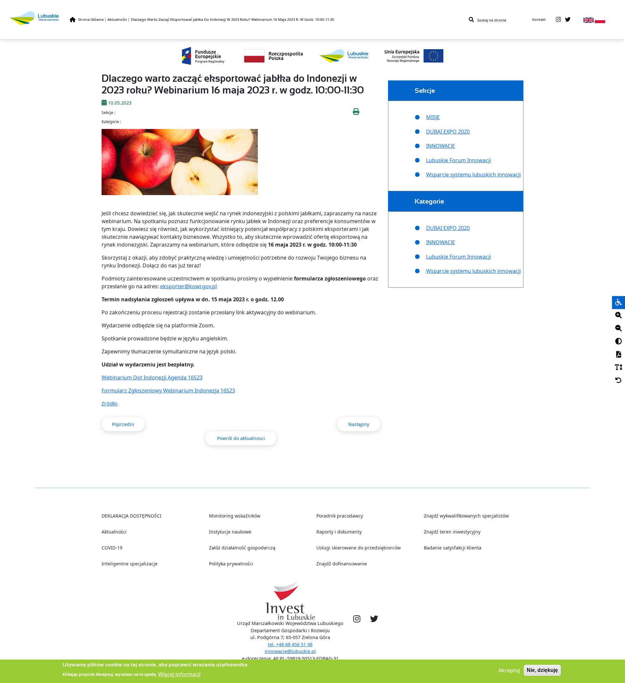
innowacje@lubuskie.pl (290, 651)
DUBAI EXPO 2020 (448, 131)
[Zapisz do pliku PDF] (618, 354)
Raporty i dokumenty (339, 532)
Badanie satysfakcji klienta (452, 548)
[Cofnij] (618, 380)
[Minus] (618, 328)
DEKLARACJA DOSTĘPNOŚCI (131, 516)
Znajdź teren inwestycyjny (452, 532)
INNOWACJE (440, 145)
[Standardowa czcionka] (618, 367)
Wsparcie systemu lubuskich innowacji (473, 174)
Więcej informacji (179, 673)
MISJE (433, 117)
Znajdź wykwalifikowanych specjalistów (466, 516)
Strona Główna (91, 19)
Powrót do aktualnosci (241, 438)
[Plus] (618, 315)
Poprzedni (123, 424)
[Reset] (618, 380)
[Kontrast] (618, 341)
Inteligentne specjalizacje (130, 564)
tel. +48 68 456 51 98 (290, 644)
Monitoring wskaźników (234, 516)
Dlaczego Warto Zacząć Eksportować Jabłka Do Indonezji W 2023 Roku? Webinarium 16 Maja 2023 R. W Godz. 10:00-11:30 (232, 19)
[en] (588, 19)
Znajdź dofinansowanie (341, 564)
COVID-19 (112, 548)
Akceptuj (509, 670)
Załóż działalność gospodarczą (242, 548)
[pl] (600, 19)
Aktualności (117, 19)
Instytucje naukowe (230, 532)
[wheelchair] (618, 302)
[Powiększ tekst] (618, 315)
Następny (358, 424)
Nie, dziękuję (542, 670)
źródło (110, 403)
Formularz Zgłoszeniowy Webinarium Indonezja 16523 (168, 390)
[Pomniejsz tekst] (618, 328)
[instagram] (558, 19)
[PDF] (618, 354)
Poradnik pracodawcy (339, 516)
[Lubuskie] (40, 18)
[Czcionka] (618, 367)
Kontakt (539, 19)
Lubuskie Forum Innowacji (458, 160)
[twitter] (568, 19)
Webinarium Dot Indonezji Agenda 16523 (152, 377)
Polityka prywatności (231, 564)
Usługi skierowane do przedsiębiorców (358, 548)
